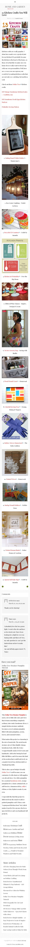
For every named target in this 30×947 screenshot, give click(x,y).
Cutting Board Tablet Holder (14, 158)
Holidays (14, 833)
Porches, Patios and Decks (11, 848)
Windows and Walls (9, 854)
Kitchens (12, 837)
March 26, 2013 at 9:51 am (17, 603)
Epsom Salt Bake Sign (12, 580)
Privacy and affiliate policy (18, 944)
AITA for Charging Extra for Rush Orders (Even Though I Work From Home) (14, 869)
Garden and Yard (18, 829)
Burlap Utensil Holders (12, 505)
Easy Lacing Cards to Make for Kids (15, 930)
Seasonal (9, 851)
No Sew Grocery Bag (11, 350)
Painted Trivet (11, 479)
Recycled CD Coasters (11, 232)
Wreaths (18, 854)
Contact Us (9, 944)
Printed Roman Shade (12, 550)
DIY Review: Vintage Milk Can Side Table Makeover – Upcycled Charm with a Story (15, 911)
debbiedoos (12, 601)
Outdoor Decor (21, 844)
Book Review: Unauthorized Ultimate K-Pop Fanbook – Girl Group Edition (13, 884)
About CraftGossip (22, 940)
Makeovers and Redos (10, 840)
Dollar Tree (16, 84)
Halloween (6, 833)
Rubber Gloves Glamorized (13, 443)
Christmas (13, 826)
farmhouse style (16, 781)
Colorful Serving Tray (12, 407)
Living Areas (19, 836)
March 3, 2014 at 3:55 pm (16, 622)
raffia (23, 786)
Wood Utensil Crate (10, 381)
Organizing (12, 844)
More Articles (9, 862)
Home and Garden (15, 6)
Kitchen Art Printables (11, 276)
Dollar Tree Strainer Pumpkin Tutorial (13, 666)
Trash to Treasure (17, 851)
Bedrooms (6, 826)
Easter (10, 829)
